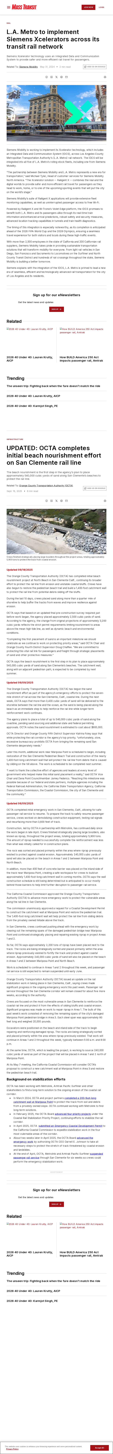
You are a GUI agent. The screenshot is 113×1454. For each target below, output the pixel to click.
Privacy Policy (12, 1449)
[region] (56, 1448)
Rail (9, 23)
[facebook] (46, 77)
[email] (66, 77)
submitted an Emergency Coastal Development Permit (70, 1125)
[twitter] (56, 77)
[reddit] (61, 77)
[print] (105, 77)
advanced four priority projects (73, 1113)
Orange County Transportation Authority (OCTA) (46, 485)
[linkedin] (51, 77)
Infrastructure (15, 439)
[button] (9, 7)
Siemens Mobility (28, 66)
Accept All (99, 1448)
